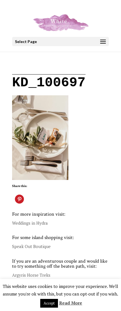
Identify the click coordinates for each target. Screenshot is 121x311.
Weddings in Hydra (30, 223)
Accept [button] (49, 303)
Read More (70, 303)
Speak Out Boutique (31, 246)
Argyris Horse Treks (31, 275)
